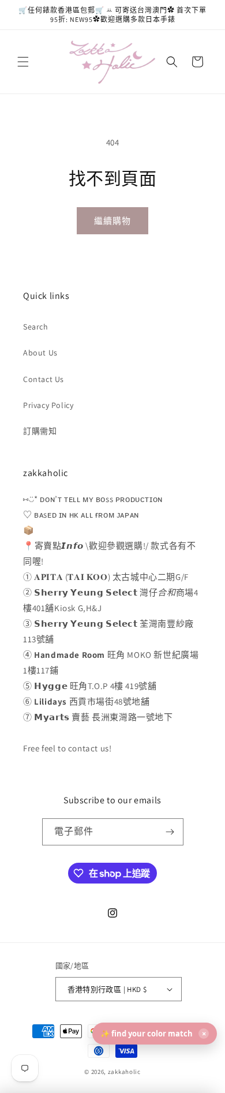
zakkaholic (124, 1072)
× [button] (204, 1033)
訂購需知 (40, 431)
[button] (23, 61)
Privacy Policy (48, 405)
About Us (40, 352)
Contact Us (43, 379)
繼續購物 (112, 220)
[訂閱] (170, 831)
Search (35, 326)
